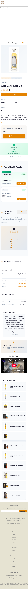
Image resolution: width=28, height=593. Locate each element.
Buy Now (20, 183)
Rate (15, 94)
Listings (6, 156)
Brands (14, 537)
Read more (4, 123)
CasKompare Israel (14, 578)
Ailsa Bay (23, 277)
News (14, 545)
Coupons (14, 550)
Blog (14, 542)
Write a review (22, 212)
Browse (14, 532)
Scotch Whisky (12, 43)
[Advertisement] (14, 21)
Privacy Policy (14, 564)
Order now (13, 351)
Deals (14, 534)
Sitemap (14, 566)
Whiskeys (3, 43)
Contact (14, 561)
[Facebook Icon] (14, 515)
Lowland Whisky (22, 43)
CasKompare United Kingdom (14, 575)
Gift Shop (14, 547)
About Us (14, 559)
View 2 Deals (15, 136)
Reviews (14, 156)
